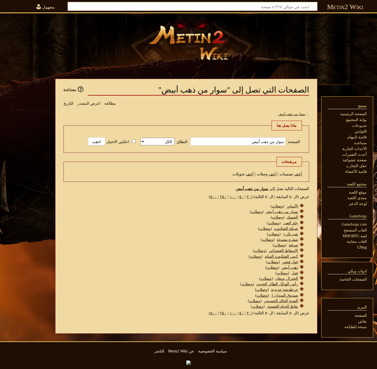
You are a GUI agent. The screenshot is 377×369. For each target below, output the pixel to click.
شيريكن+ (290, 234)
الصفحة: (293, 141)
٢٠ (249, 196)
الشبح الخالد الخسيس (281, 301)
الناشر (159, 351)
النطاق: (181, 141)
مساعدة (69, 89)
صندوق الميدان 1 (284, 295)
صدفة (293, 245)
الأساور (292, 206)
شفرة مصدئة (287, 239)
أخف (298, 174)
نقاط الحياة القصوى (282, 306)
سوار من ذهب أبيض (291, 114)
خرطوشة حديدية (284, 289)
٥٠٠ (213, 196)
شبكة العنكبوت (286, 228)
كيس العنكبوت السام (281, 256)
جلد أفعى (290, 223)
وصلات (277, 206)
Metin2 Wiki (345, 6)
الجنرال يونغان (286, 278)
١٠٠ (233, 196)
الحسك (292, 217)
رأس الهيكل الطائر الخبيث (277, 284)
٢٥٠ (223, 196)
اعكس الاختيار (117, 141)
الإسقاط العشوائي (283, 250)
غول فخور (290, 262)
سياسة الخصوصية (212, 351)
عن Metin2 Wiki (181, 351)
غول (294, 273)
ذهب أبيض (290, 267)
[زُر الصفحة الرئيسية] (188, 42)
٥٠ (241, 196)
